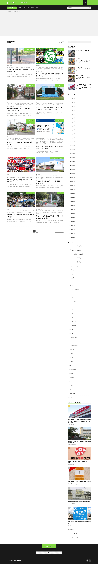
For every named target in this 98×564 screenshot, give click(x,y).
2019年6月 (72, 205)
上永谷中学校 (40, 139)
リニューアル (73, 301)
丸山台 (51, 67)
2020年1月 (72, 177)
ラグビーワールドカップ (47, 104)
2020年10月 (72, 142)
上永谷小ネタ (30, 49)
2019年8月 (72, 197)
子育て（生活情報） (57, 158)
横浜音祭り (41, 143)
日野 (61, 175)
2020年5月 (72, 161)
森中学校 (47, 142)
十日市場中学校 (53, 139)
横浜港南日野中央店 (52, 177)
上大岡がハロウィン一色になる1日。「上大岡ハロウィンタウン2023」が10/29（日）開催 (83, 60)
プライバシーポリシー (75, 533)
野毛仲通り (31, 104)
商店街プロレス (50, 69)
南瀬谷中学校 (60, 139)
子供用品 (55, 175)
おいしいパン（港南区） (75, 262)
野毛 (21, 104)
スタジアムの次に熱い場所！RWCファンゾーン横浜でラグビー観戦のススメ (49, 108)
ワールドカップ (30, 175)
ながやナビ (18, 560)
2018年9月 (72, 237)
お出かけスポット (74, 266)
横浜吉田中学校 (53, 142)
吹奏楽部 (44, 69)
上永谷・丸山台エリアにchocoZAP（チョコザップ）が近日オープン (83, 69)
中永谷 (13, 138)
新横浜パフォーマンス (20, 177)
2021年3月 (72, 130)
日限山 (71, 353)
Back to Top (49, 546)
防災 (29, 139)
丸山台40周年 (56, 67)
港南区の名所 (73, 369)
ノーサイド (10, 175)
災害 (18, 139)
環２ (25, 67)
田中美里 (27, 177)
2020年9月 (72, 146)
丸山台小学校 (39, 69)
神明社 (54, 212)
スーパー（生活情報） (75, 290)
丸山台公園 (59, 68)
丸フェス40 (47, 67)
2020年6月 (72, 157)
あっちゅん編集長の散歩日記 (76, 254)
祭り (61, 49)
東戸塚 (71, 361)
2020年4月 (72, 165)
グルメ (71, 286)
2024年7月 (72, 98)
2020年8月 (72, 150)
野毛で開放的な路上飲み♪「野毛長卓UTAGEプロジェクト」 (18, 110)
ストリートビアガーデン (18, 103)
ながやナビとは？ (74, 537)
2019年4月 (72, 213)
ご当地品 (72, 278)
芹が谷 (37, 213)
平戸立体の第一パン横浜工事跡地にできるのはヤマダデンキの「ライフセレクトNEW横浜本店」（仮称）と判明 (79, 421)
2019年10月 (72, 189)
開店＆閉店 (72, 393)
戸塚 (28, 7)
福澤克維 (32, 177)
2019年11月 (72, 185)
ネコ (9, 67)
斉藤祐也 (13, 177)
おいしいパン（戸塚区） (75, 258)
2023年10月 (72, 102)
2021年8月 (72, 122)
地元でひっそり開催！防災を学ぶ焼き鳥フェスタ (20, 143)
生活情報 (72, 377)
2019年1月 (72, 225)
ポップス (55, 138)
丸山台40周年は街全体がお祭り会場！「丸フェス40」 (49, 75)
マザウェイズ (46, 175)
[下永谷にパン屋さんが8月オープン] (71, 53)
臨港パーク (59, 104)
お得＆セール (73, 270)
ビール (9, 138)
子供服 (51, 175)
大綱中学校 (38, 141)
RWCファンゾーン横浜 (42, 103)
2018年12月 (72, 229)
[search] (90, 8)
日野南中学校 (57, 141)
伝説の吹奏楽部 (73, 337)
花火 (27, 139)
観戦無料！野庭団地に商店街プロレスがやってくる (20, 216)
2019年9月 (72, 193)
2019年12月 (72, 181)
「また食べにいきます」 (75, 250)
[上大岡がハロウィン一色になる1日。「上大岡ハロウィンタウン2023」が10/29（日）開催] (71, 61)
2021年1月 (72, 134)
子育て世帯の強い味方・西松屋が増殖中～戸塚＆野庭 (49, 182)
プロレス (10, 210)
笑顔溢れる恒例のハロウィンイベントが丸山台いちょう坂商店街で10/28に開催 (83, 77)
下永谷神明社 (48, 210)
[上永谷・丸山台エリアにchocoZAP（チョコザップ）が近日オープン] (71, 70)
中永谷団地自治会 (18, 138)
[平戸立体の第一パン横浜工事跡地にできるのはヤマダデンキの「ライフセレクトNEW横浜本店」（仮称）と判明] (71, 87)
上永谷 (19, 7)
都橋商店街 (17, 104)
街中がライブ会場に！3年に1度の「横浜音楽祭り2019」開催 (49, 147)
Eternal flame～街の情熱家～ (76, 246)
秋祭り (60, 212)
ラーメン (72, 297)
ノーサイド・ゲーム (17, 175)
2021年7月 (72, 126)
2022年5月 (72, 110)
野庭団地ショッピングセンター (25, 212)
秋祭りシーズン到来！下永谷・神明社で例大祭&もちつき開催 (49, 217)
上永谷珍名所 (73, 325)
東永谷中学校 (42, 142)
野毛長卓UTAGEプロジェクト (13, 106)
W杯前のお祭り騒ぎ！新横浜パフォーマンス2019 (20, 181)
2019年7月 (72, 201)
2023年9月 (72, 106)
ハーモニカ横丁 (26, 103)
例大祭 (56, 210)
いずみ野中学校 (40, 138)
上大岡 (32, 7)
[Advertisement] (49, 24)
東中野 (37, 177)
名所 (71, 341)
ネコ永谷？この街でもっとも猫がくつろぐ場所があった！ (20, 70)
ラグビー (39, 104)
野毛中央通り (25, 104)
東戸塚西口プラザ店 (44, 177)
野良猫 (28, 67)
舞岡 (37, 7)
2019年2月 (72, 221)
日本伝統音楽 (51, 141)
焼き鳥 (21, 139)
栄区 (71, 365)
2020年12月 (72, 138)
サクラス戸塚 (40, 175)
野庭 (42, 178)
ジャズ (51, 138)
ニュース (72, 294)
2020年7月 (72, 154)
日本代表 (55, 104)
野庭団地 (16, 212)
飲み (21, 106)
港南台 (71, 373)
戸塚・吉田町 (73, 349)
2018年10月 (72, 233)
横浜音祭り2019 (47, 143)
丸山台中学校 (54, 68)
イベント (39, 67)
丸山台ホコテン (47, 68)
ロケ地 (71, 305)
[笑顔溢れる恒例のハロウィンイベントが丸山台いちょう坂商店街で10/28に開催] (71, 78)
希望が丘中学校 (44, 141)
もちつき (39, 210)
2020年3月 (72, 169)
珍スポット (21, 67)
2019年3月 (72, 217)
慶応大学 (9, 177)
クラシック (46, 138)
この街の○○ (72, 274)
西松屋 (39, 178)
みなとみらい (50, 103)
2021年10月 (72, 114)
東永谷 (59, 210)
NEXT (59, 231)
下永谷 (24, 7)
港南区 (39, 71)
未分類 (71, 357)
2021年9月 (72, 118)
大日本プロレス (57, 69)
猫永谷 (17, 67)
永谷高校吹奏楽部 (48, 212)
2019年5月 (72, 209)
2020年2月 (72, 173)
